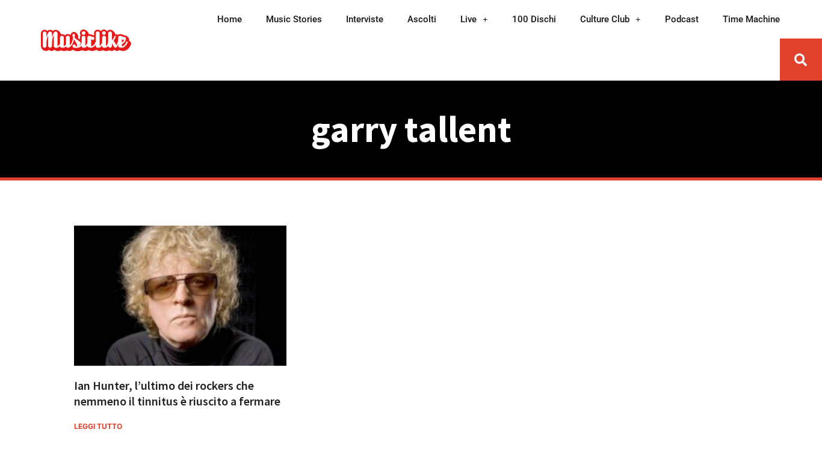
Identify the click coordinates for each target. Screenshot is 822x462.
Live (468, 19)
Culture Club (604, 19)
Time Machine (751, 19)
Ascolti (421, 19)
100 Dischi (534, 19)
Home (229, 19)
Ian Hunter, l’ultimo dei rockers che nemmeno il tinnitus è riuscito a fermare (177, 393)
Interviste (364, 19)
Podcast (682, 19)
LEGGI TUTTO (98, 426)
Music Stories (294, 19)
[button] (801, 59)
